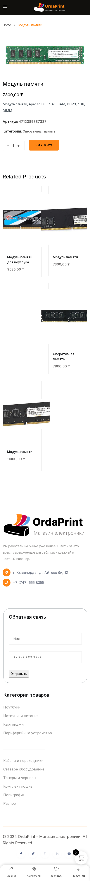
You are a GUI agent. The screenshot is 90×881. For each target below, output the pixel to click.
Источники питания (20, 716)
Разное (9, 803)
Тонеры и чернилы (19, 778)
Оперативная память (39, 131)
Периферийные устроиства (27, 733)
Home (8, 25)
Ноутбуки (11, 707)
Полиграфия (13, 795)
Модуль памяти (65, 257)
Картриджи (13, 724)
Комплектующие (18, 786)
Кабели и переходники (23, 760)
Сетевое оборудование (23, 769)
